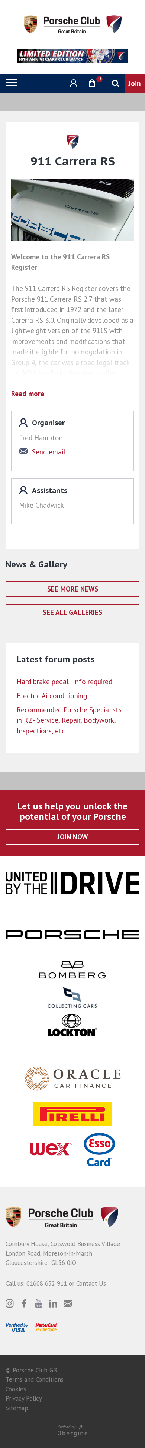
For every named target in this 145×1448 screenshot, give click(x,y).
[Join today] (135, 83)
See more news (72, 588)
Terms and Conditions (35, 1379)
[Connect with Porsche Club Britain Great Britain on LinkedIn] (53, 1303)
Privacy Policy (24, 1398)
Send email (48, 451)
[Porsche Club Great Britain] (73, 23)
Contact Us (91, 1283)
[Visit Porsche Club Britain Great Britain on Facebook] (24, 1303)
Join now (73, 836)
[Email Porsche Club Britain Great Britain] (68, 1303)
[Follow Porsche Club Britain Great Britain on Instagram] (10, 1303)
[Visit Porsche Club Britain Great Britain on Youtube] (39, 1303)
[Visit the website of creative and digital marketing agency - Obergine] (72, 1430)
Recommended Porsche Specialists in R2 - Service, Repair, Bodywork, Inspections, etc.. (69, 720)
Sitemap (17, 1408)
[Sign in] (72, 83)
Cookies (16, 1389)
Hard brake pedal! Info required (64, 681)
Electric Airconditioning (52, 695)
